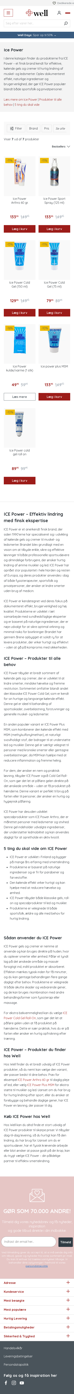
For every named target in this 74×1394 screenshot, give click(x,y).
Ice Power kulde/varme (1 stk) (19, 368)
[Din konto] (59, 13)
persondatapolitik (37, 1266)
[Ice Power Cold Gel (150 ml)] (19, 256)
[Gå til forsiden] (37, 13)
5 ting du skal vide (27, 105)
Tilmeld (65, 1242)
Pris (46, 128)
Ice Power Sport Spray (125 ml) (54, 201)
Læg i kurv (19, 229)
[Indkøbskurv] (67, 13)
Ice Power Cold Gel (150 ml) (19, 284)
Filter (18, 128)
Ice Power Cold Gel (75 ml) (54, 284)
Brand (33, 128)
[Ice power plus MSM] (54, 340)
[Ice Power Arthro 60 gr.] (19, 172)
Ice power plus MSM (54, 366)
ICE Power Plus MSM (40, 1085)
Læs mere (19, 397)
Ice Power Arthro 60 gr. (19, 201)
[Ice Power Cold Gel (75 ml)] (54, 256)
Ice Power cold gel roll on (19, 452)
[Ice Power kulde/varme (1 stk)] (19, 340)
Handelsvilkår (13, 1348)
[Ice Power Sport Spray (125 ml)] (54, 172)
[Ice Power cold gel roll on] (19, 424)
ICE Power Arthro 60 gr (33, 1080)
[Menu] (8, 13)
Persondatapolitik (16, 1364)
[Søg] (65, 23)
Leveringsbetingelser (18, 1356)
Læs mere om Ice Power (20, 99)
